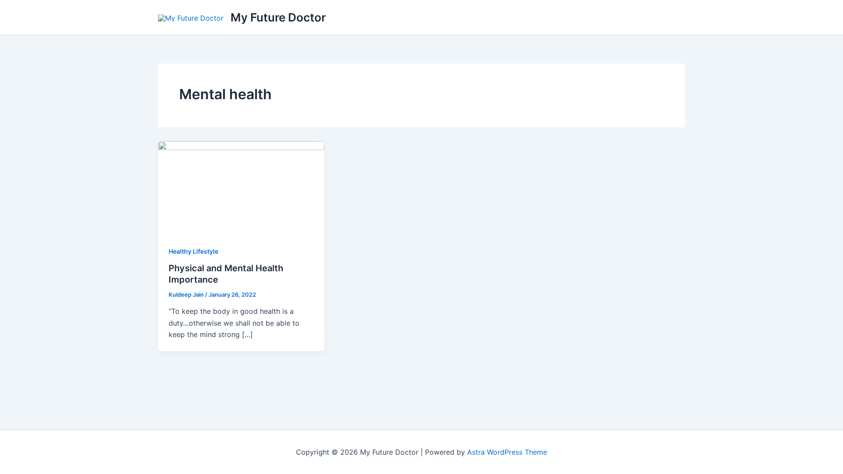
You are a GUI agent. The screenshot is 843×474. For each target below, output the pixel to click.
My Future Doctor (278, 17)
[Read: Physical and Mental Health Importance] (241, 187)
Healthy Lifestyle (193, 251)
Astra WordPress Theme (507, 452)
